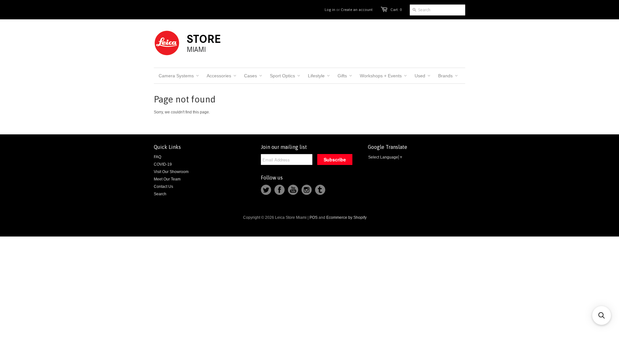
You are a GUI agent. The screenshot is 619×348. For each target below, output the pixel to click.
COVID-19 (163, 164)
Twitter (266, 190)
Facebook (279, 190)
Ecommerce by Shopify (346, 217)
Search (160, 194)
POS (314, 217)
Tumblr (320, 190)
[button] (601, 315)
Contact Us (163, 186)
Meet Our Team (167, 179)
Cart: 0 (396, 9)
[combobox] (437, 10)
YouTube (293, 190)
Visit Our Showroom (171, 171)
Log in (330, 9)
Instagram (306, 190)
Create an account (357, 9)
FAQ (157, 157)
